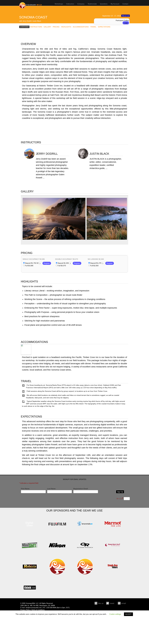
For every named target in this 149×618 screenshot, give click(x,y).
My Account (115, 4)
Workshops (59, 4)
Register (47, 263)
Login (126, 23)
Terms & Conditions (38, 610)
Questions (103, 4)
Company (80, 4)
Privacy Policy (25, 610)
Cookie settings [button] (115, 614)
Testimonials (92, 4)
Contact (125, 4)
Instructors (70, 4)
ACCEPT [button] (128, 614)
